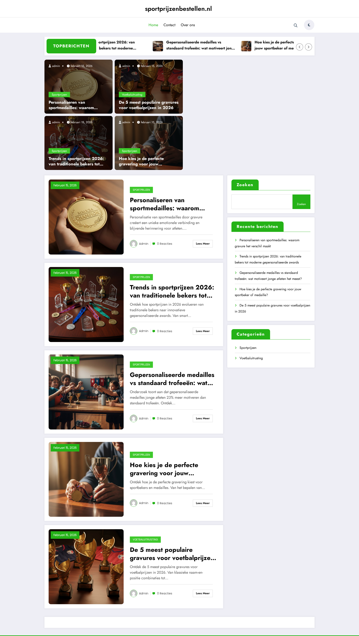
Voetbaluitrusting (132, 94)
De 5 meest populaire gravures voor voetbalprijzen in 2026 (148, 105)
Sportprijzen (59, 94)
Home (153, 25)
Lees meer (203, 243)
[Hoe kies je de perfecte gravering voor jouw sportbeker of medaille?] (149, 142)
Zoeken (245, 185)
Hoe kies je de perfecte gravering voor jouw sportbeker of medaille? (276, 45)
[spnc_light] (309, 25)
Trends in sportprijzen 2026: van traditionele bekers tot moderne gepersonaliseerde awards (94, 45)
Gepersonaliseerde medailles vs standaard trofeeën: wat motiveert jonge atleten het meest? (189, 45)
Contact (169, 25)
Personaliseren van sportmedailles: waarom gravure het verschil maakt (74, 105)
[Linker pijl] (299, 47)
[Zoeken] (295, 25)
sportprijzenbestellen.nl (178, 8)
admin (55, 66)
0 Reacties (164, 244)
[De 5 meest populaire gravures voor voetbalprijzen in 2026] (149, 86)
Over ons (188, 25)
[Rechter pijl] (308, 47)
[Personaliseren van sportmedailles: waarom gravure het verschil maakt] (78, 86)
